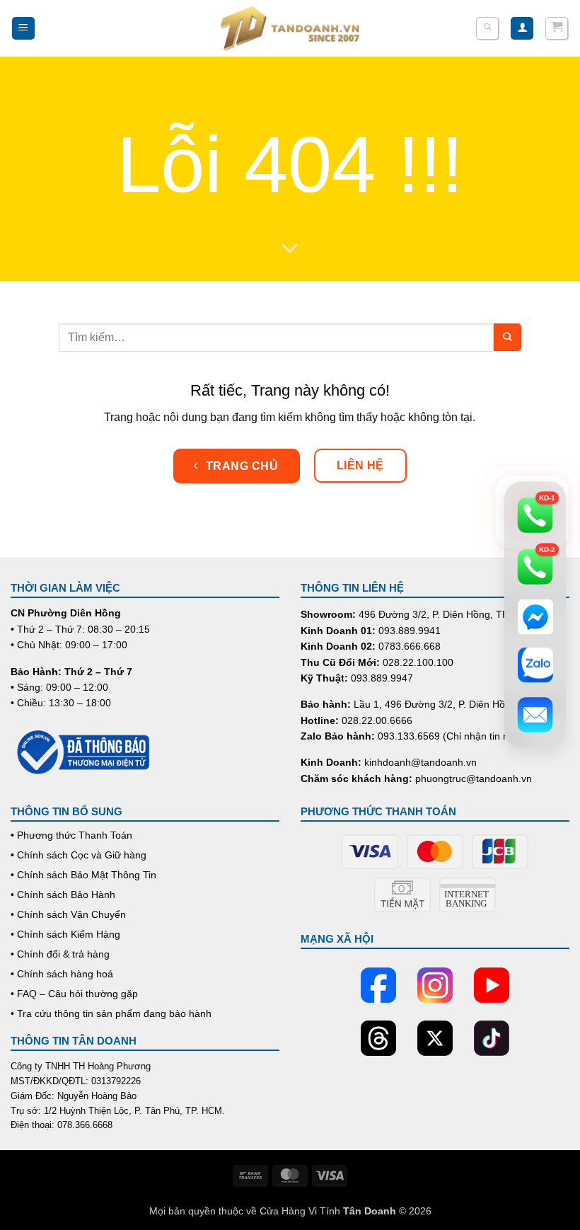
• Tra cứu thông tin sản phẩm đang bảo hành (111, 1013)
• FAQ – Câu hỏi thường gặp (74, 994)
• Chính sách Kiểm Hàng (65, 934)
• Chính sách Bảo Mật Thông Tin (83, 875)
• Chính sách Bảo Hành (63, 894)
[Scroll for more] (290, 248)
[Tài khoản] (522, 28)
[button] (23, 28)
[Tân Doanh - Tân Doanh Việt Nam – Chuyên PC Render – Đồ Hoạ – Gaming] (290, 28)
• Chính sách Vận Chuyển (68, 914)
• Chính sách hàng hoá (62, 974)
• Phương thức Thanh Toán (71, 835)
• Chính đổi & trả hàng (60, 954)
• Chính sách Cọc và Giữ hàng (78, 855)
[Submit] (507, 337)
